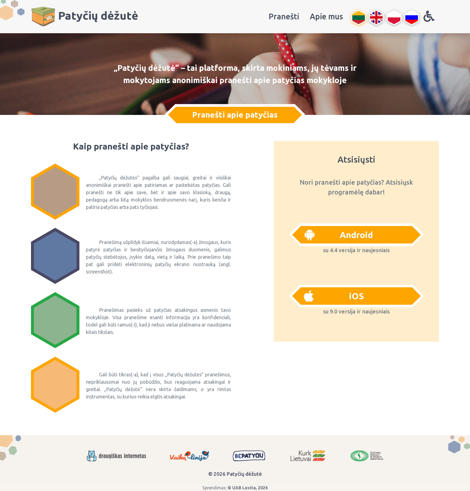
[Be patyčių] (249, 455)
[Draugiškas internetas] (116, 455)
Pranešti (284, 16)
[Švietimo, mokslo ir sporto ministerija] (366, 455)
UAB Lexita (244, 487)
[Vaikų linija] (189, 455)
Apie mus (326, 16)
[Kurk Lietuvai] (307, 455)
